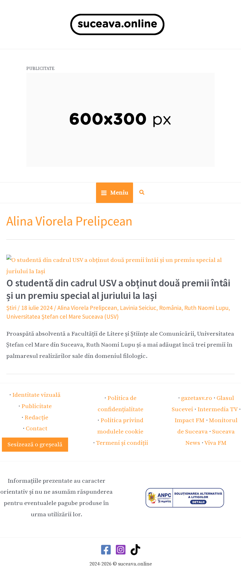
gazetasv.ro (196, 398)
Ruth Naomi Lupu (206, 307)
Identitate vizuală (36, 395)
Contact (36, 428)
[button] (142, 193)
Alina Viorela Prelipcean (87, 307)
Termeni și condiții (122, 443)
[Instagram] (120, 549)
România (170, 307)
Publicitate (36, 406)
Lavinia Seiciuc (138, 307)
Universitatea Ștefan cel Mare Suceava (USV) (62, 316)
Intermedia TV (217, 409)
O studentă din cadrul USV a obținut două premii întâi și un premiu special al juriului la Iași (118, 289)
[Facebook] (105, 549)
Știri (11, 307)
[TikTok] (135, 549)
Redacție (36, 417)
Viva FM (215, 443)
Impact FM (189, 420)
